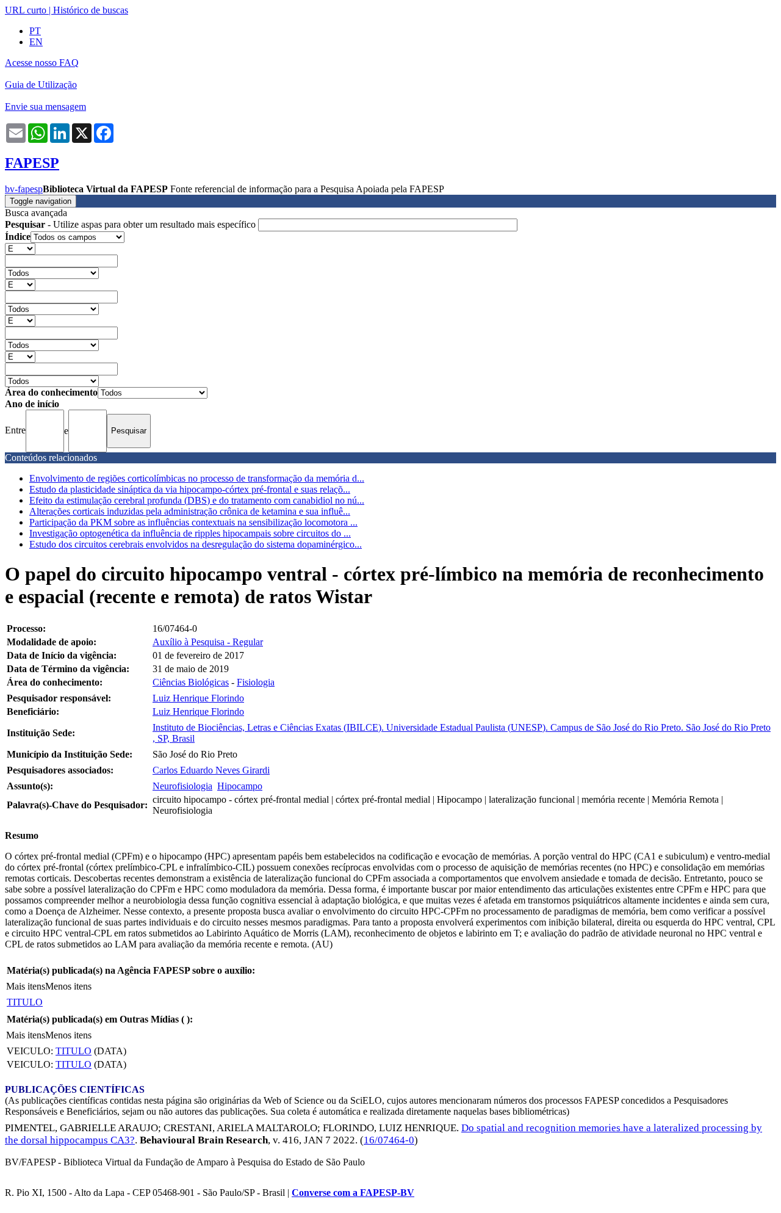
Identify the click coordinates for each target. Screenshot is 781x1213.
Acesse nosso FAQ (42, 62)
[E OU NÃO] (20, 248)
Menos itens (68, 986)
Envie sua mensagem (45, 106)
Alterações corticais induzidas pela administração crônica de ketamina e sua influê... (189, 511)
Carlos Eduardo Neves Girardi (211, 770)
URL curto (25, 10)
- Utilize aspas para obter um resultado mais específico (131, 224)
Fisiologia (256, 682)
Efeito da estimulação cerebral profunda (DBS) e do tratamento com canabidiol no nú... (196, 500)
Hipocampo (239, 786)
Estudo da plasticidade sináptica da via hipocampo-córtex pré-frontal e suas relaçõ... (189, 489)
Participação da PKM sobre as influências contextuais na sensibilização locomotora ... (193, 522)
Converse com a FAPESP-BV (353, 1192)
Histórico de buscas (90, 10)
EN (36, 42)
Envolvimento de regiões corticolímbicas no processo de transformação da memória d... (196, 478)
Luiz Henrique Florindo (198, 698)
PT (35, 31)
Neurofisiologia (182, 786)
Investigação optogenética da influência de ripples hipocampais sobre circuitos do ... (190, 533)
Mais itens (25, 986)
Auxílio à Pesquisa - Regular (208, 642)
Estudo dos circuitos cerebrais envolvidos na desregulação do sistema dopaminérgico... (195, 544)
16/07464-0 (389, 1140)
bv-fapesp (24, 189)
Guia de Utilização (41, 84)
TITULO (25, 1002)
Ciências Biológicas (191, 682)
